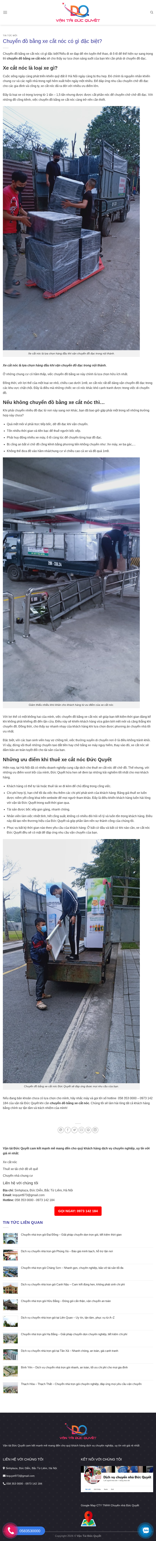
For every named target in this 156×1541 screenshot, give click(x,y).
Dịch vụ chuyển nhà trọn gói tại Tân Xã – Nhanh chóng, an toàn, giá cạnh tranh (69, 1350)
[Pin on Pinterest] (88, 1130)
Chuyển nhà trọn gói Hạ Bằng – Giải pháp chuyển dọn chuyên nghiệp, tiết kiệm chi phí (74, 1334)
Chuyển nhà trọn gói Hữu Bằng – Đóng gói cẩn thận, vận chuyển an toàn (66, 1301)
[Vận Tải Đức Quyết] (78, 12)
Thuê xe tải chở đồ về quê (20, 1169)
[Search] (151, 12)
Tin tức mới (10, 35)
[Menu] (5, 12)
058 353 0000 (24, 1200)
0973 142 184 (45, 1200)
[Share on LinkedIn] (95, 1130)
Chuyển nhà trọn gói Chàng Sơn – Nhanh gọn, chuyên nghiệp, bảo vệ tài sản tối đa (72, 1267)
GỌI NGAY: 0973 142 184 (78, 1211)
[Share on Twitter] (74, 1130)
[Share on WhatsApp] (61, 1130)
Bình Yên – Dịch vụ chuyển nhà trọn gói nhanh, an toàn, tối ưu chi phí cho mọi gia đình (74, 1367)
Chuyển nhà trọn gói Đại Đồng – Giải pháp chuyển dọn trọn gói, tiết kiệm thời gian (71, 1234)
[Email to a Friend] (81, 1130)
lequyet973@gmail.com (29, 1195)
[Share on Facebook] (67, 1130)
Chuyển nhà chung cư (18, 1175)
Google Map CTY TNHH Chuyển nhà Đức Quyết (110, 1505)
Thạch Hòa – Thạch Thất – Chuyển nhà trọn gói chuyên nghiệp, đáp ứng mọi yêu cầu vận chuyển (81, 1384)
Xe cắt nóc (10, 1162)
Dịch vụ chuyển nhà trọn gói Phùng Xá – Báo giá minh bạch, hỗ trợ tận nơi (67, 1251)
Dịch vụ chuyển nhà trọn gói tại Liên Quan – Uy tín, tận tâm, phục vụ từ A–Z (68, 1317)
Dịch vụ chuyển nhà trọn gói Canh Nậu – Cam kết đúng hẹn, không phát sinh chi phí (73, 1284)
